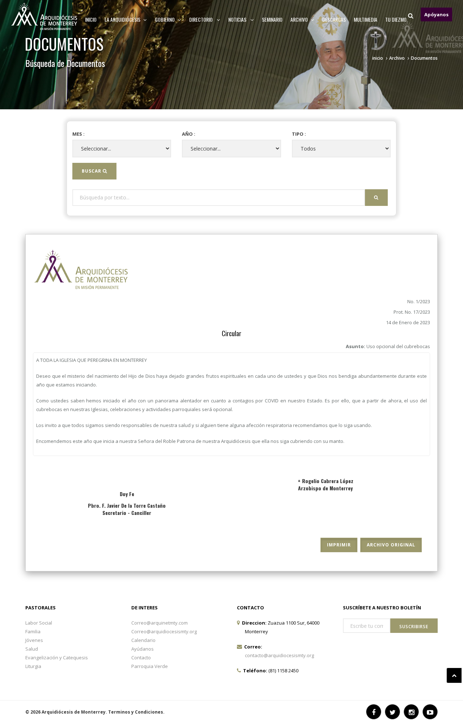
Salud (31, 649)
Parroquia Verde (149, 666)
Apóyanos (436, 14)
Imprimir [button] (339, 545)
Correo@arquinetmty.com (159, 623)
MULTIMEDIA (365, 19)
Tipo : (299, 134)
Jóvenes (34, 640)
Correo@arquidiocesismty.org (164, 631)
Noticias (237, 19)
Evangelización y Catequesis (56, 657)
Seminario (272, 19)
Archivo (397, 58)
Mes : (78, 134)
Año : (188, 134)
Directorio (201, 19)
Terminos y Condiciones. (136, 712)
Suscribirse (413, 626)
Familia (33, 631)
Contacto (141, 657)
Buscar (92, 171)
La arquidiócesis (122, 19)
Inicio (91, 19)
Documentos (424, 58)
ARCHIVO (299, 19)
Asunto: (388, 346)
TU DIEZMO (396, 19)
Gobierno (165, 19)
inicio (377, 58)
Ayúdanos (142, 649)
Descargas (334, 19)
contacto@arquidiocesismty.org (279, 655)
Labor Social (38, 623)
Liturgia (33, 666)
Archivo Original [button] (391, 545)
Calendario (143, 640)
